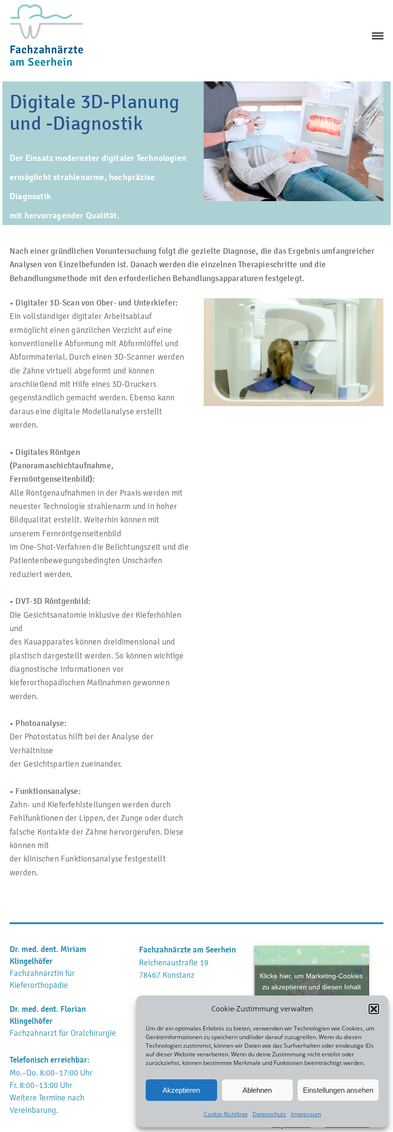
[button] (374, 1009)
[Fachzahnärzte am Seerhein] (47, 35)
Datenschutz (269, 1114)
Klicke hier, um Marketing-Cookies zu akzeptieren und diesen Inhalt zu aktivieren (311, 987)
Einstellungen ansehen (338, 1090)
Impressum (306, 1114)
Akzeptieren (181, 1090)
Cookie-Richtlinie (226, 1114)
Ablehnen (257, 1090)
